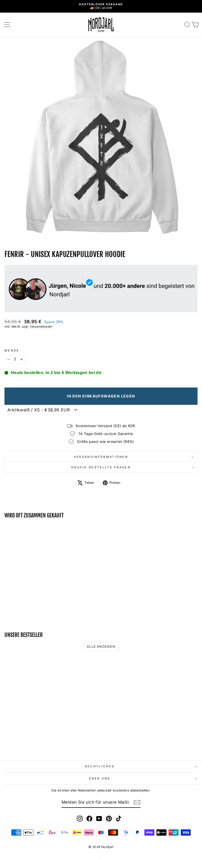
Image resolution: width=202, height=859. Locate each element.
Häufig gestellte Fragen (101, 467)
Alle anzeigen (101, 646)
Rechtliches (99, 766)
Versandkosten (41, 326)
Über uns (99, 778)
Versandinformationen (101, 457)
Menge (11, 350)
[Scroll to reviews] (101, 339)
